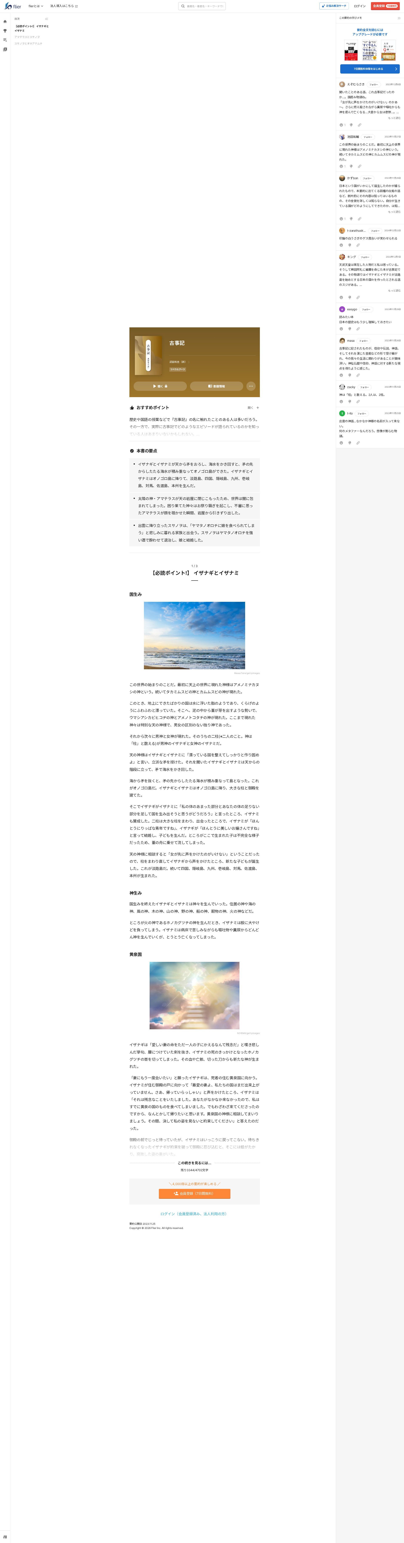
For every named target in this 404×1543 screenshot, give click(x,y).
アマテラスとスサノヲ (27, 37)
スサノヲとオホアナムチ (28, 43)
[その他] (251, 386)
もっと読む (394, 118)
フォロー (373, 84)
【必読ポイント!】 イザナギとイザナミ (32, 28)
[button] (370, 105)
